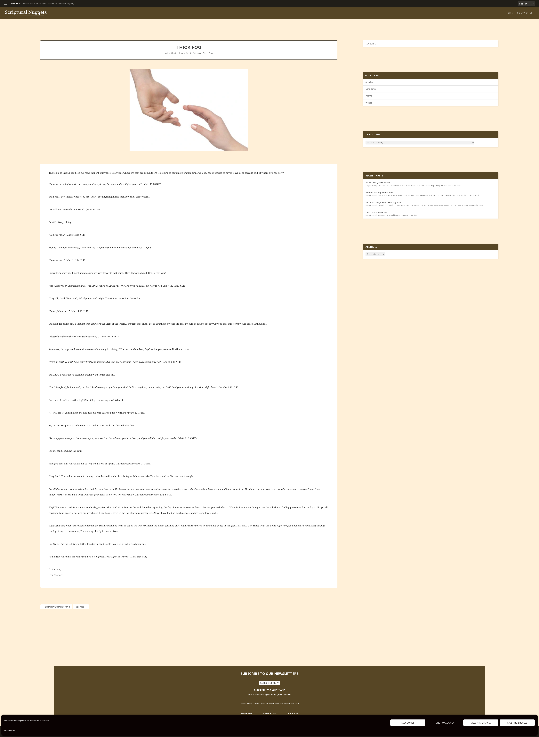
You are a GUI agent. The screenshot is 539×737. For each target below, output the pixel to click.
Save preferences (517, 722)
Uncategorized (473, 195)
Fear (418, 185)
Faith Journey (394, 205)
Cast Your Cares (384, 185)
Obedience (405, 215)
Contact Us (292, 713)
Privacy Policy (277, 703)
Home (509, 13)
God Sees (423, 205)
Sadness (457, 205)
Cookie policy (9, 730)
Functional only (444, 722)
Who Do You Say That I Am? (379, 192)
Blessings (381, 215)
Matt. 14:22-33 (243, 525)
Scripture (439, 195)
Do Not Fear (396, 185)
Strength (447, 195)
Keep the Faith (441, 185)
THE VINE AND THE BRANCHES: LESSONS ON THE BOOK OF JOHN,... (53, 3)
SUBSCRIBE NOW (269, 682)
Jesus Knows (448, 205)
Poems (369, 95)
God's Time (425, 185)
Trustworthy (461, 195)
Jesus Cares (438, 205)
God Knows (414, 205)
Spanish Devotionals (470, 205)
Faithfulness (411, 185)
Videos (369, 102)
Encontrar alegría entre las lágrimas (383, 202)
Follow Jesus (387, 195)
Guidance (197, 53)
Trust (211, 53)
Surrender (452, 185)
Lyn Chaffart (172, 53)
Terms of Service (290, 703)
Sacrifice (432, 195)
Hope (433, 185)
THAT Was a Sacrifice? (376, 212)
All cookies (407, 722)
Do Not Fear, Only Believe (378, 182)
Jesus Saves (397, 195)
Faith (404, 185)
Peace (417, 195)
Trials (205, 53)
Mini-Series (371, 89)
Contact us (525, 13)
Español (381, 205)
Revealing (424, 195)
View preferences (481, 722)
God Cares (404, 205)
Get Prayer (246, 713)
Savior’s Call (269, 713)
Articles (369, 82)
